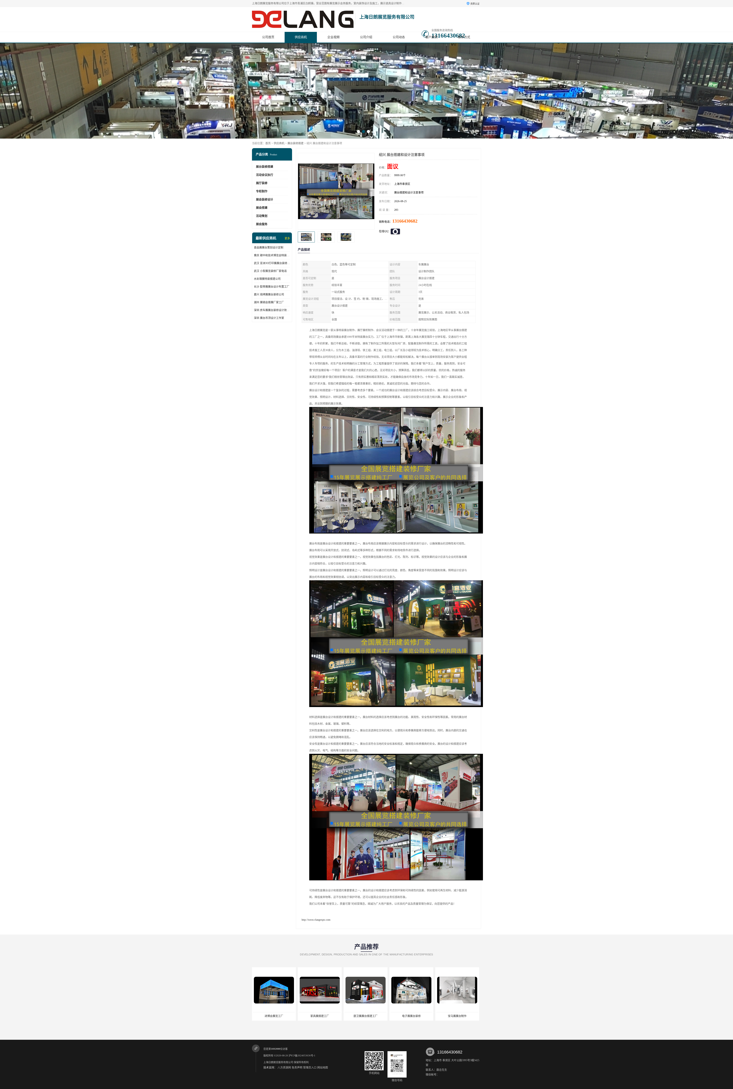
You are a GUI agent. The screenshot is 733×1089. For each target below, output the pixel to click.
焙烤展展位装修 (320, 1016)
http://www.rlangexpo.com (316, 919)
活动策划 (261, 215)
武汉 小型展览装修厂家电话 (270, 271)
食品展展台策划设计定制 (268, 247)
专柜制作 (261, 191)
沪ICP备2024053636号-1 (302, 1055)
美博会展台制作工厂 (412, 1016)
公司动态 (399, 37)
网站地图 (322, 1067)
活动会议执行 (264, 174)
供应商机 (301, 37)
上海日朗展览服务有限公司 (278, 1062)
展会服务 (261, 224)
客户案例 (431, 37)
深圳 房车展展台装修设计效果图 (272, 310)
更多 (287, 238)
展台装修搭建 (295, 143)
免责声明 (297, 1067)
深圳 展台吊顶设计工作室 (269, 317)
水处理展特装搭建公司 (267, 278)
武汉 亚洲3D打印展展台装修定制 (272, 263)
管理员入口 (309, 1067)
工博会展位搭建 (365, 1016)
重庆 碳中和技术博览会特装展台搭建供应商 (272, 255)
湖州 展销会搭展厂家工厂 (269, 302)
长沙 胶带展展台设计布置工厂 (271, 286)
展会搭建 (261, 207)
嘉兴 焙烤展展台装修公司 (269, 294)
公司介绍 (366, 37)
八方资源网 (284, 1067)
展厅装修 (261, 183)
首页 (268, 143)
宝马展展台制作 (274, 1016)
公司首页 (268, 37)
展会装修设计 (264, 199)
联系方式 (464, 37)
